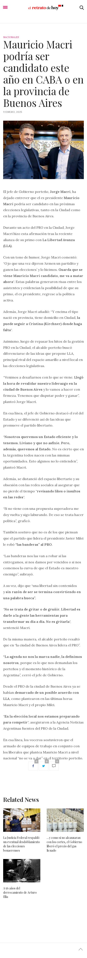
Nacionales (11, 37)
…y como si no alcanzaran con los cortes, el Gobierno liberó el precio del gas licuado (64, 844)
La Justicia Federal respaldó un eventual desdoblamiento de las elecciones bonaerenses (21, 844)
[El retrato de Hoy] (43, 7)
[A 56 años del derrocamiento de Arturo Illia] (21, 870)
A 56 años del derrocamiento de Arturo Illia (20, 892)
